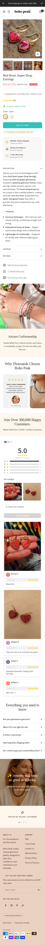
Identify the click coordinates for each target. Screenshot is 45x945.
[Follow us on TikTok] (23, 905)
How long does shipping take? (16, 742)
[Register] (38, 890)
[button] (9, 101)
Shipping (7, 249)
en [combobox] (8, 442)
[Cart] (41, 11)
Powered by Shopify (21, 923)
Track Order (30, 844)
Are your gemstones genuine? (16, 719)
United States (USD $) (12, 915)
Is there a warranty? (12, 735)
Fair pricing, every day (17, 277)
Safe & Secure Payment (17, 265)
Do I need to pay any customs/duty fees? (21, 750)
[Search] (9, 11)
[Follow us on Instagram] (11, 905)
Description (8, 168)
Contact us (29, 848)
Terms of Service (32, 862)
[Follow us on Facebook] (6, 905)
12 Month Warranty (16, 271)
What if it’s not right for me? (15, 727)
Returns (7, 256)
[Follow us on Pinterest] (17, 905)
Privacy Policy (31, 858)
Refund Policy (31, 853)
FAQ (27, 839)
